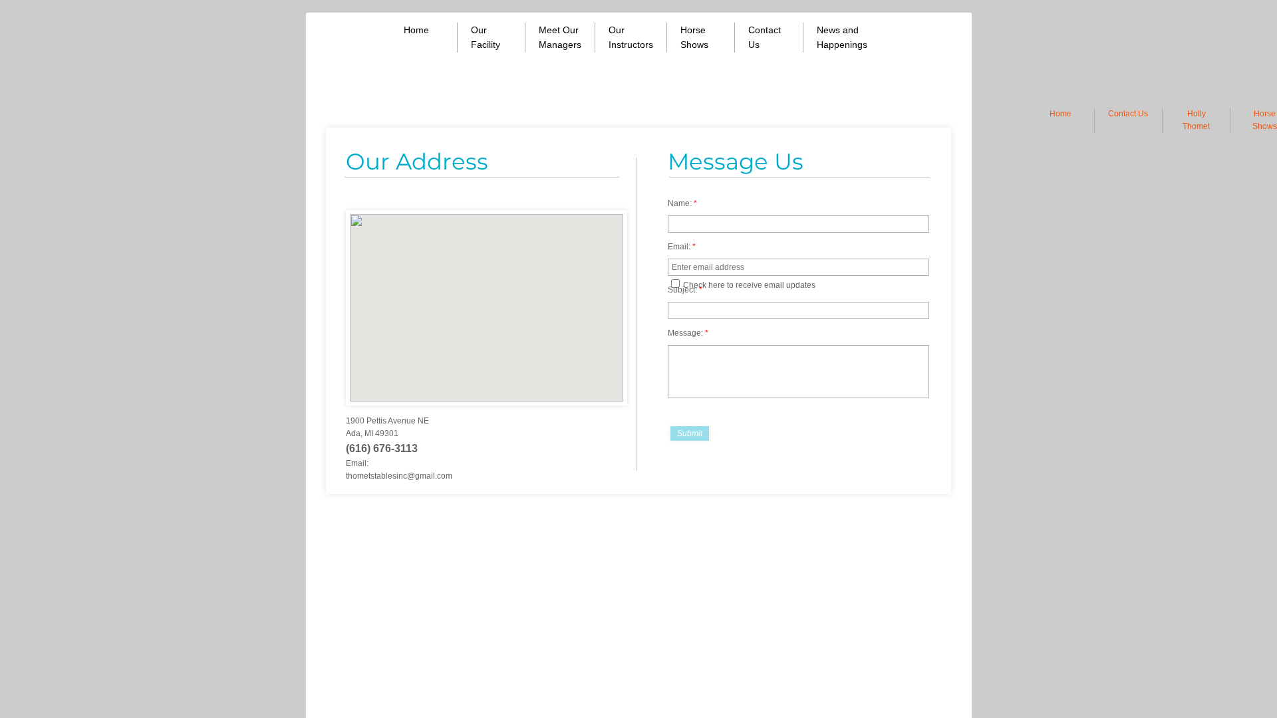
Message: (688, 333)
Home (1060, 113)
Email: (682, 246)
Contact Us (1128, 113)
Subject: (685, 290)
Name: (682, 203)
